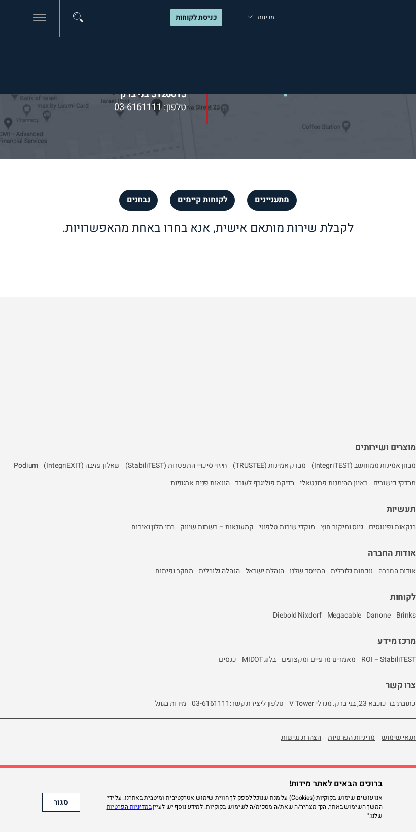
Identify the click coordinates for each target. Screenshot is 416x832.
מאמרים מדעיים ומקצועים (319, 659)
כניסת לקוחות (196, 17)
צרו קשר (401, 685)
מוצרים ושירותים (385, 447)
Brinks (406, 615)
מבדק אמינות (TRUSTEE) (269, 465)
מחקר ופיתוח (174, 571)
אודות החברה (392, 553)
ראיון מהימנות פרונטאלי (333, 483)
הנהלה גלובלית (219, 571)
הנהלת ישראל (265, 571)
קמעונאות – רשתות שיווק (216, 527)
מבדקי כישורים (394, 483)
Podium (26, 465)
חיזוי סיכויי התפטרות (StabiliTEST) (176, 465)
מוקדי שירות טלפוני (287, 527)
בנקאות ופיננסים (392, 527)
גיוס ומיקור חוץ (342, 527)
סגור (61, 802)
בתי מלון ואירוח (153, 527)
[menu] (39, 18)
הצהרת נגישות (301, 737)
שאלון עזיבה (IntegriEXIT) (82, 465)
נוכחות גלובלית (352, 571)
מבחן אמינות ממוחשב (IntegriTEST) (363, 465)
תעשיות (401, 508)
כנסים (227, 659)
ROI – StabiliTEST (388, 659)
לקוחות (403, 597)
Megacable (344, 615)
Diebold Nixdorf (297, 615)
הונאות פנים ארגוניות (200, 483)
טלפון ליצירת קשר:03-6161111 (238, 703)
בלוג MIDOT (259, 659)
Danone (378, 615)
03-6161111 (138, 107)
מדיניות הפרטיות (351, 737)
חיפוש (78, 17)
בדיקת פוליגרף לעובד (264, 483)
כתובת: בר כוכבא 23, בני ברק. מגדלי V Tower (352, 703)
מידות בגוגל (171, 703)
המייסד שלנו (307, 571)
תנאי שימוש (399, 737)
